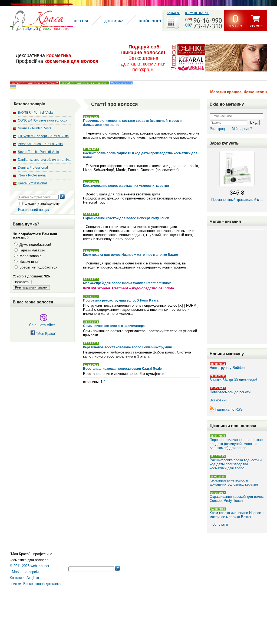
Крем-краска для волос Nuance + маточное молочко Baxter (237, 515)
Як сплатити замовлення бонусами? (34, 82)
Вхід (254, 122)
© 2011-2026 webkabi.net (29, 566)
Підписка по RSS (229, 409)
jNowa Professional (32, 175)
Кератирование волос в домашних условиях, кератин (234, 482)
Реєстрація (218, 129)
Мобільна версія (121, 82)
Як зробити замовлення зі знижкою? (84, 82)
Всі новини (218, 400)
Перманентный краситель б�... (237, 195)
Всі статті (220, 524)
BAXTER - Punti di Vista (35, 112)
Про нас (81, 21)
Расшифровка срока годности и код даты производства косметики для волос (236, 464)
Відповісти (22, 282)
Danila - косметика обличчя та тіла (44, 160)
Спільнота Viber (42, 325)
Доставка (114, 21)
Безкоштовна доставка (42, 584)
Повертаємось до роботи (230, 392)
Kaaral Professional (32, 183)
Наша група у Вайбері (227, 368)
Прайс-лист (150, 21)
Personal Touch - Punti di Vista (40, 144)
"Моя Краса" (45, 334)
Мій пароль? (242, 129)
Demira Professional (33, 167)
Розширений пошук (33, 210)
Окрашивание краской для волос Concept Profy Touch (237, 499)
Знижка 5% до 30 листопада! (233, 380)
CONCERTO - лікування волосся (42, 120)
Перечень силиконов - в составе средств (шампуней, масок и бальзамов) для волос (236, 444)
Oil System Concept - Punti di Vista (43, 136)
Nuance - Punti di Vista (34, 128)
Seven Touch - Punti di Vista (38, 152)
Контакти (17, 578)
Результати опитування (31, 287)
